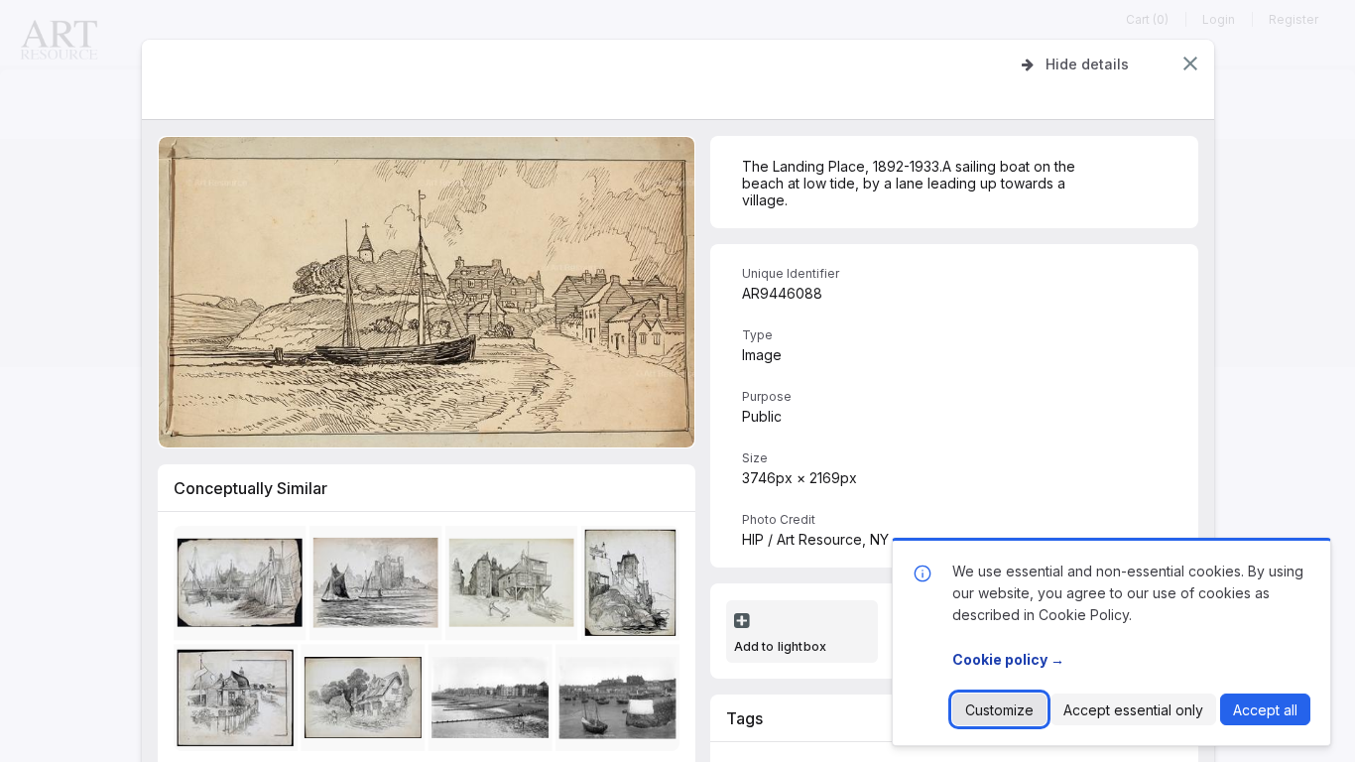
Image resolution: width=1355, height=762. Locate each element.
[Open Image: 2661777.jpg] (242, 587)
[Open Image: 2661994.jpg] (514, 587)
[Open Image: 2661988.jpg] (378, 587)
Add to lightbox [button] (780, 646)
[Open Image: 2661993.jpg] (239, 701)
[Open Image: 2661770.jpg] (633, 587)
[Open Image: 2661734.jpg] (366, 701)
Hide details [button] (1087, 64)
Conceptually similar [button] (250, 488)
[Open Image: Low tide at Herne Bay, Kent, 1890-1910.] (493, 701)
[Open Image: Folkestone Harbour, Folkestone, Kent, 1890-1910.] (620, 701)
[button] (1190, 63)
